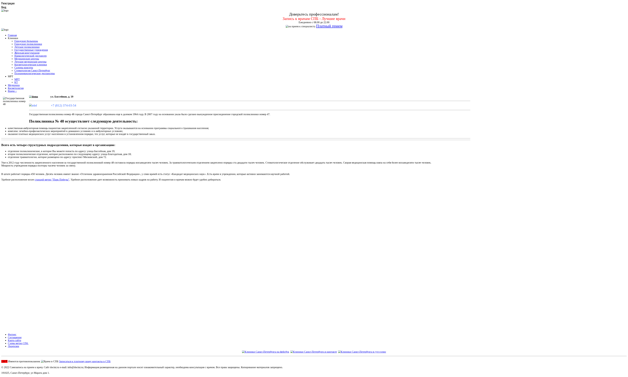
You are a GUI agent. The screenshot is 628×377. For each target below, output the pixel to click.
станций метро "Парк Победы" (52, 179)
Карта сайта (14, 340)
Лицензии (13, 346)
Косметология (16, 88)
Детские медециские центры (30, 61)
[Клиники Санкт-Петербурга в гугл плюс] (362, 351)
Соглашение (15, 337)
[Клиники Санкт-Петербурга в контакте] (313, 351)
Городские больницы (26, 41)
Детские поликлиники (27, 47)
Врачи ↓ (12, 91)
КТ (16, 82)
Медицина (14, 85)
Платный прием (329, 26)
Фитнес (12, 334)
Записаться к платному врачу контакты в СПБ (85, 361)
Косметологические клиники (30, 64)
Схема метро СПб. (18, 343)
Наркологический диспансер (30, 55)
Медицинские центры (26, 58)
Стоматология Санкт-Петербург (32, 70)
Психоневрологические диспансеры (34, 73)
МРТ (17, 79)
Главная (12, 35)
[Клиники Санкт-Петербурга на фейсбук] (265, 351)
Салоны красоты (23, 67)
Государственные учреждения (31, 50)
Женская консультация (26, 52)
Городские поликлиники (28, 44)
